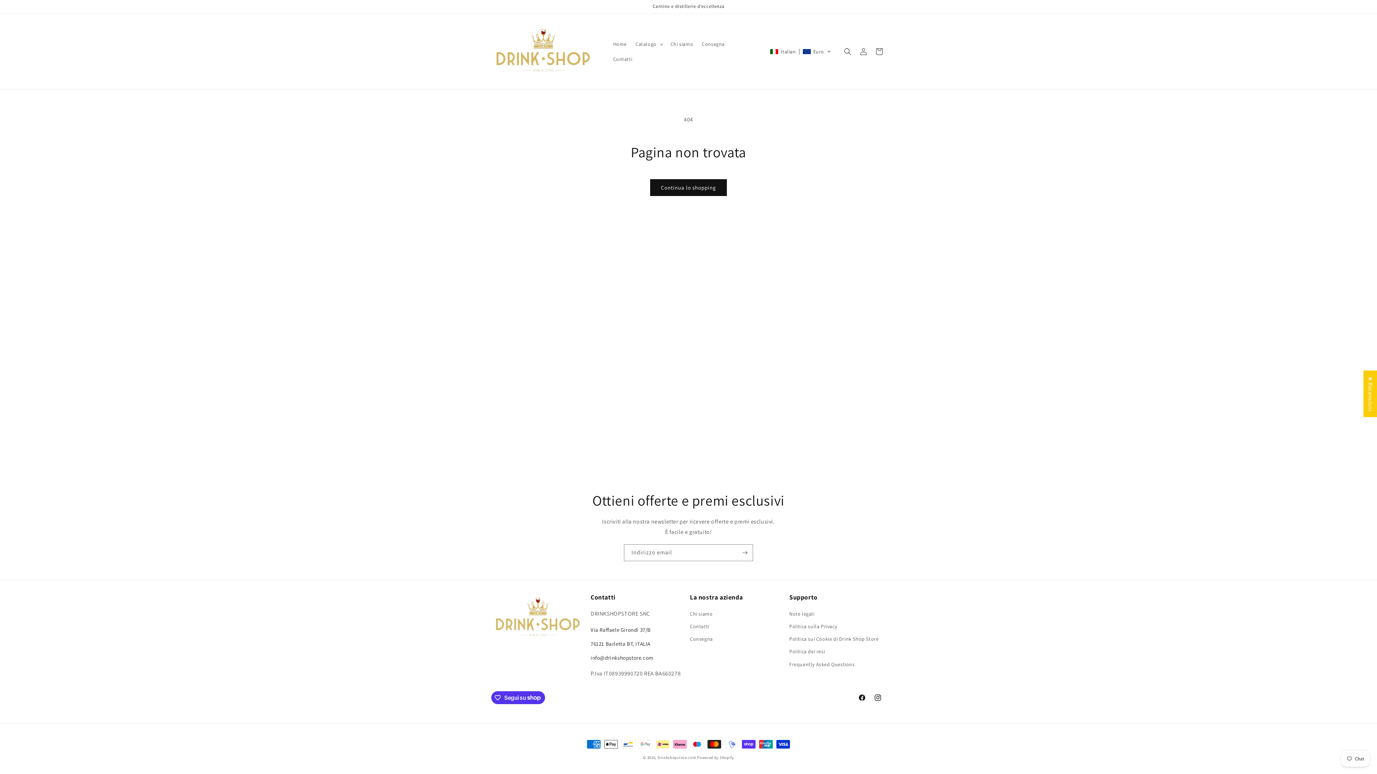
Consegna (701, 639)
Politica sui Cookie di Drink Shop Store (834, 639)
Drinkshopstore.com (677, 757)
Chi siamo (701, 614)
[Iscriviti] (745, 552)
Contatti (699, 626)
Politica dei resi (807, 651)
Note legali (802, 614)
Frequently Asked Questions (822, 664)
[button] (648, 44)
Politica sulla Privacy (813, 626)
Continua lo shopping (688, 187)
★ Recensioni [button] (1370, 393)
